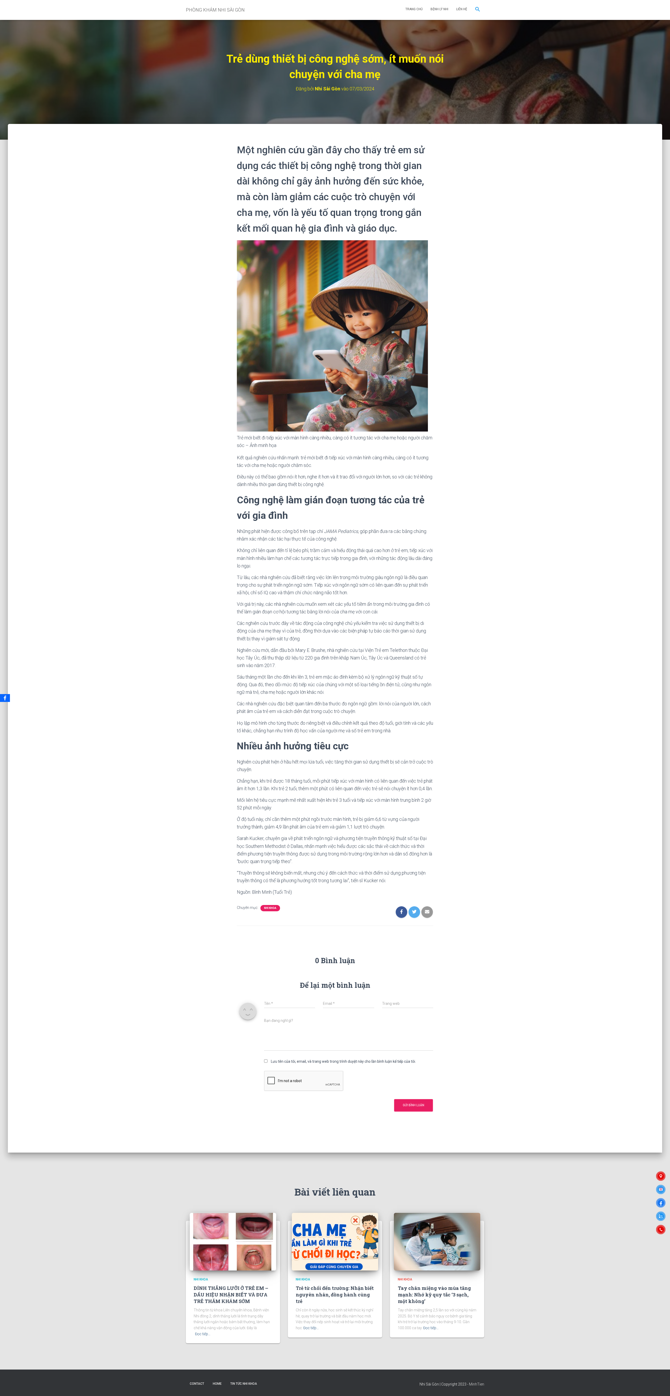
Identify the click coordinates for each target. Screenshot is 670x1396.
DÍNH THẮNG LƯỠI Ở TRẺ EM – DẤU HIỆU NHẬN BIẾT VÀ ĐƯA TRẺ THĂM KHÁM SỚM (231, 1294)
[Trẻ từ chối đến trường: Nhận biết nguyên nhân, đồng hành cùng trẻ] (335, 1241)
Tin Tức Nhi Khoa (243, 1384)
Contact (197, 1384)
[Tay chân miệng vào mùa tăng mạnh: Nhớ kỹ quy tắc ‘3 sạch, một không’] (437, 1241)
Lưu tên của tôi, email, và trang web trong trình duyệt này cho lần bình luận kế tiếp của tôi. (343, 1061)
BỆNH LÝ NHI (439, 9)
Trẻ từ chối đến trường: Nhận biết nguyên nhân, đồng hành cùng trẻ (335, 1294)
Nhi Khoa (270, 908)
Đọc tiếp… (202, 1334)
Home (217, 1384)
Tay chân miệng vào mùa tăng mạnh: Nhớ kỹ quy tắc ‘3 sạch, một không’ (434, 1294)
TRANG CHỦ (414, 9)
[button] (477, 10)
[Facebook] (5, 698)
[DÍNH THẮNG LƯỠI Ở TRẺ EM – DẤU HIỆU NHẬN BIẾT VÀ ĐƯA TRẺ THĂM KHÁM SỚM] (233, 1241)
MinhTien (476, 1384)
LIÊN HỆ (461, 9)
